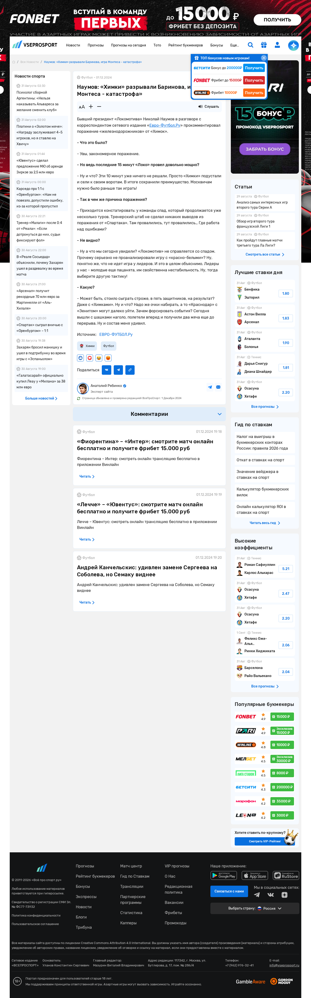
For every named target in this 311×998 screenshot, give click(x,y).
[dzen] (284, 895)
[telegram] (257, 895)
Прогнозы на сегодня (128, 45)
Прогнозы (96, 45)
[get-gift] (264, 45)
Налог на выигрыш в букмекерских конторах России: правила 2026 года (262, 442)
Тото (157, 45)
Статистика (131, 912)
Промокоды (175, 923)
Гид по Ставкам (134, 876)
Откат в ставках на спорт (260, 460)
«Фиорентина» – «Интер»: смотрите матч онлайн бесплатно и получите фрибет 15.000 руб (145, 445)
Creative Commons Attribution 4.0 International (115, 943)
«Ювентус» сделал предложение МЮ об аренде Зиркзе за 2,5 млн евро (40, 166)
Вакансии (174, 902)
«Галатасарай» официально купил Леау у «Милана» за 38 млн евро (41, 381)
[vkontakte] (271, 895)
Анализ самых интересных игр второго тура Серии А (265, 202)
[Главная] (13, 62)
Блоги (81, 917)
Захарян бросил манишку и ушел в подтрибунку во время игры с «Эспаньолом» (41, 353)
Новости (73, 45)
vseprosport (34, 45)
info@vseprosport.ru (284, 965)
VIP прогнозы (177, 866)
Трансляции (131, 886)
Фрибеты (173, 912)
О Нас (170, 876)
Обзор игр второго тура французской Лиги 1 (265, 221)
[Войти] (277, 45)
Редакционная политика (178, 889)
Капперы (128, 923)
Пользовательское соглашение (35, 924)
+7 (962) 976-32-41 (239, 965)
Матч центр (131, 866)
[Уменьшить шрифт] (99, 106)
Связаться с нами (229, 891)
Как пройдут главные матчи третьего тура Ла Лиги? (265, 240)
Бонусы (216, 45)
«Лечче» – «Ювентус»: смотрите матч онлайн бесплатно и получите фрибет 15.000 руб (140, 508)
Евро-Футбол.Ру (164, 125)
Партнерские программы (133, 899)
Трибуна (84, 927)
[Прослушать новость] (200, 106)
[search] (250, 45)
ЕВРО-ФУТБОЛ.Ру (115, 334)
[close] (264, 58)
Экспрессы (86, 896)
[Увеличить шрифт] (91, 106)
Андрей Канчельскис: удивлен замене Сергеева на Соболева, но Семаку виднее (147, 571)
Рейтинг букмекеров (185, 45)
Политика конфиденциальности (36, 915)
